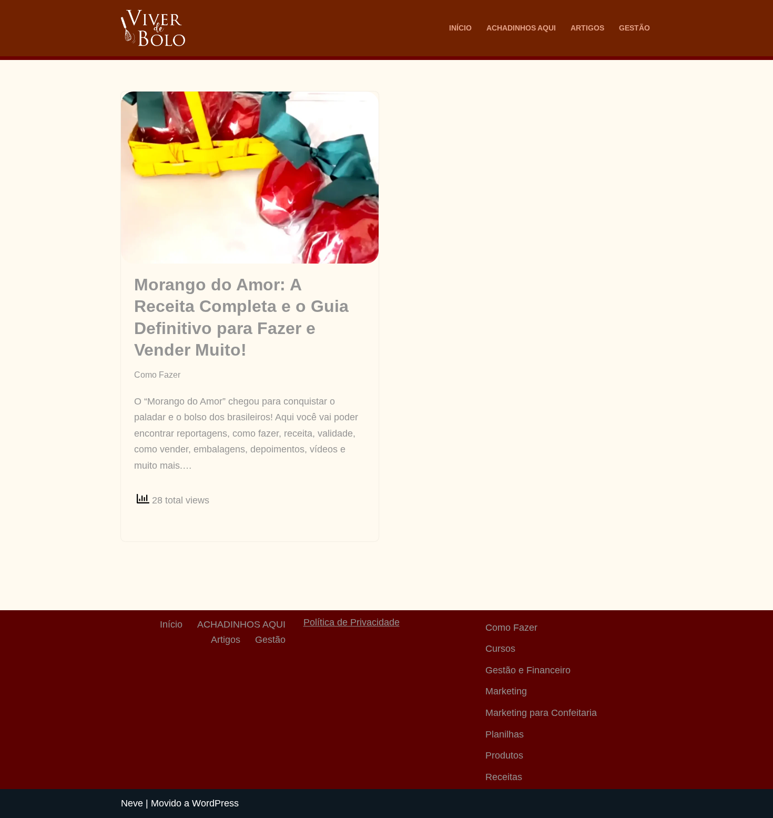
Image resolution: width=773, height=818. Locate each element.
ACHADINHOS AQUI (521, 28)
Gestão (634, 28)
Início (460, 28)
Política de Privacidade (351, 622)
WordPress (215, 803)
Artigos (587, 28)
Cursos (500, 648)
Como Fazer (157, 374)
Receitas (503, 777)
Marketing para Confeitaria (541, 713)
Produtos (504, 755)
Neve (132, 803)
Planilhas (504, 734)
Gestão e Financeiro (528, 670)
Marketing (506, 691)
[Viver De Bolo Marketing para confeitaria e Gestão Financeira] (153, 28)
